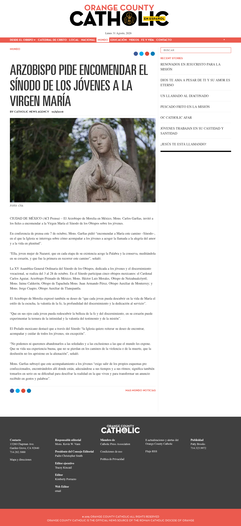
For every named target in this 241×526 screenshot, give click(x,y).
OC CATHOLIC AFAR (176, 117)
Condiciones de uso (111, 451)
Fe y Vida (147, 39)
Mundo (103, 39)
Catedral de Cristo (52, 39)
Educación (118, 39)
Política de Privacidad (112, 459)
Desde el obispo (21, 39)
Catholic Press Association (115, 444)
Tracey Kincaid (63, 467)
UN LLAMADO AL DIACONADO (185, 96)
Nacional (88, 39)
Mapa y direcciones (21, 459)
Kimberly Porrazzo (65, 479)
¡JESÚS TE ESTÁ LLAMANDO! (183, 144)
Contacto (164, 39)
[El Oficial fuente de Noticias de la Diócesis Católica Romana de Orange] (119, 14)
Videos (134, 39)
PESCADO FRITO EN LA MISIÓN (185, 106)
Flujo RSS (151, 451)
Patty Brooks (198, 444)
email (58, 491)
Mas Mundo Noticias (140, 390)
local (74, 39)
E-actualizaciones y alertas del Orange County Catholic (161, 442)
